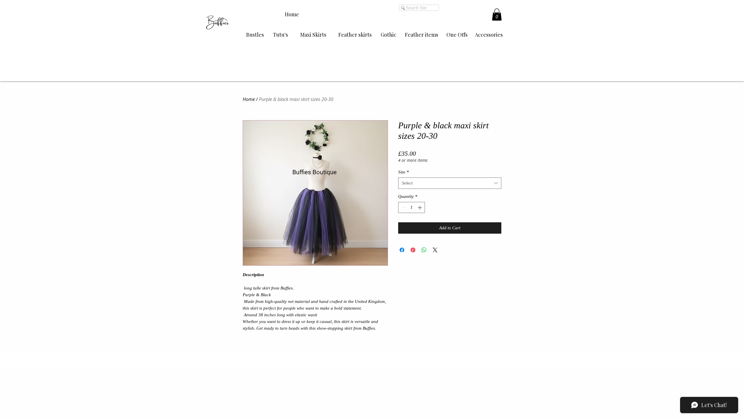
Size (403, 172)
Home (249, 99)
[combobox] (449, 183)
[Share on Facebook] (401, 249)
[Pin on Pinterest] (412, 249)
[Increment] (420, 207)
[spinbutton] (411, 207)
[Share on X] (435, 249)
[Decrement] (403, 207)
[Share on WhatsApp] (424, 249)
